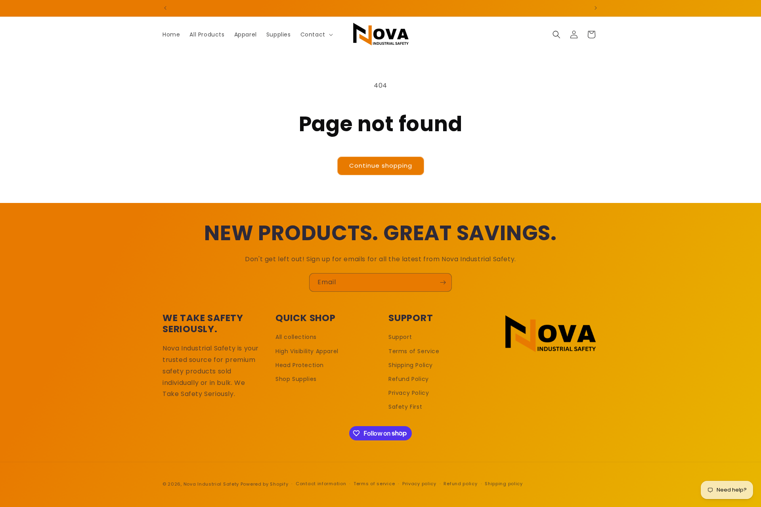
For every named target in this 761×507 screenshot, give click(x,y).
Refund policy (460, 483)
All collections (296, 337)
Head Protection (299, 365)
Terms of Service (414, 351)
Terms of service (374, 483)
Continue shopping (380, 165)
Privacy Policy (408, 393)
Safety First (405, 407)
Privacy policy (419, 483)
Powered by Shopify (265, 484)
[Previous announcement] (165, 7)
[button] (316, 34)
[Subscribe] (442, 282)
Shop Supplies (296, 379)
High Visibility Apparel (306, 351)
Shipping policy (504, 483)
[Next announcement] (595, 7)
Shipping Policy (410, 365)
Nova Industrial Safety (211, 484)
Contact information (321, 483)
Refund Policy (408, 379)
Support (400, 337)
